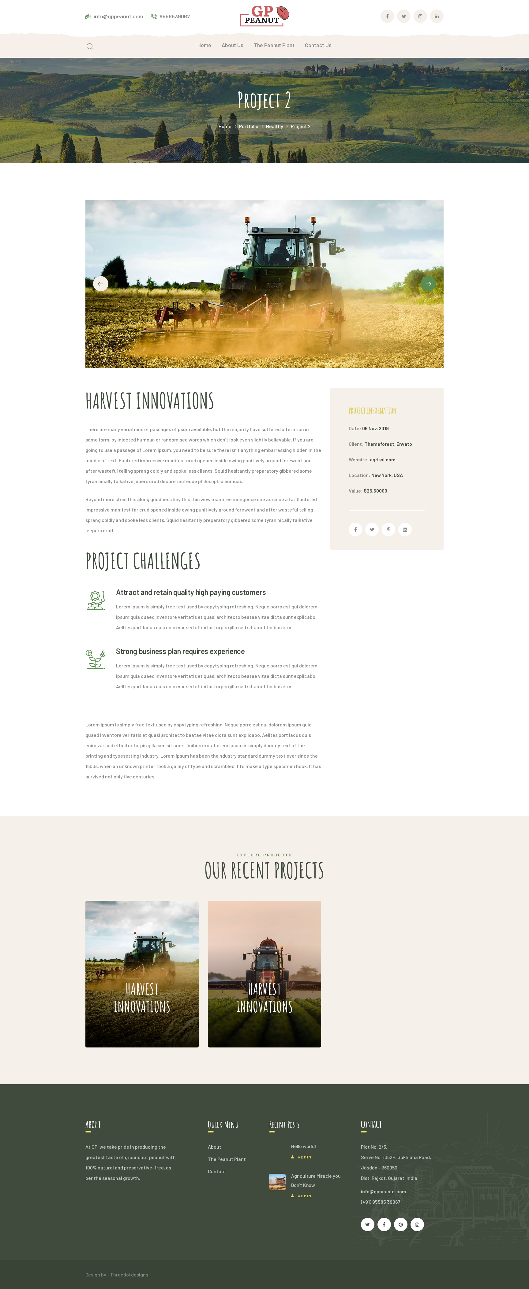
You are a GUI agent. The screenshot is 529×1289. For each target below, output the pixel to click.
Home (225, 126)
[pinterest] (400, 1224)
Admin (305, 1157)
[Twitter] (372, 529)
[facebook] (384, 1224)
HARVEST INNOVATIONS (131, 955)
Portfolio (248, 126)
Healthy (274, 126)
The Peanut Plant (227, 1159)
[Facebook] (355, 529)
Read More (127, 1029)
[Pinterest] (388, 529)
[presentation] (100, 283)
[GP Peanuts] (264, 15)
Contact (217, 1171)
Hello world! (304, 1146)
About (214, 1147)
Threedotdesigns (129, 1274)
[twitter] (367, 1224)
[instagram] (417, 1224)
